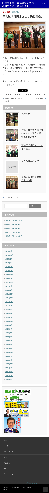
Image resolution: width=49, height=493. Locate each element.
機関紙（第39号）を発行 (13, 236)
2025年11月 (9, 255)
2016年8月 (9, 356)
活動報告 (15, 12)
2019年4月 (9, 329)
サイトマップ (8, 474)
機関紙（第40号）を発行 (13, 232)
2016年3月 (9, 360)
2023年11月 (9, 274)
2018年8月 (9, 340)
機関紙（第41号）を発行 (13, 228)
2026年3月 (9, 251)
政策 (5, 457)
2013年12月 (9, 379)
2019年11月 (9, 321)
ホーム (5, 440)
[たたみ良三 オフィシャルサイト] (16, 416)
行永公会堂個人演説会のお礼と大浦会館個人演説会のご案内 (32, 133)
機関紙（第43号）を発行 (13, 220)
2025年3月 (9, 259)
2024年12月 (9, 263)
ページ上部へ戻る (45, 489)
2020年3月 (9, 317)
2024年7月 (9, 267)
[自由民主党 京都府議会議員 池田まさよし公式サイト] (19, 4)
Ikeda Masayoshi (19, 487)
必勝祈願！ (40, 98)
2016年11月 (9, 352)
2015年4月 (9, 372)
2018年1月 (9, 344)
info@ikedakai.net (30, 483)
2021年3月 (9, 305)
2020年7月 (9, 313)
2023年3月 (9, 278)
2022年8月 (9, 286)
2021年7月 (9, 302)
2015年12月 (9, 364)
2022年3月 (9, 290)
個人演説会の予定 (30, 161)
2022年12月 (9, 282)
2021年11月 (9, 298)
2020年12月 (9, 309)
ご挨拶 (5, 446)
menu (43, 3)
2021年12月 (9, 294)
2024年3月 (9, 271)
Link (5, 469)
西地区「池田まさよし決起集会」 (13, 100)
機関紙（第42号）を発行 (13, 224)
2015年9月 (9, 368)
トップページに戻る (11, 197)
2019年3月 (9, 333)
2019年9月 (9, 325)
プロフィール (8, 452)
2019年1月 (9, 337)
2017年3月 (9, 348)
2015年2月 (9, 376)
